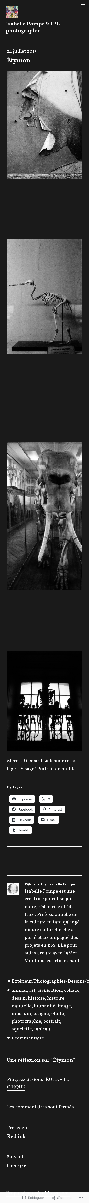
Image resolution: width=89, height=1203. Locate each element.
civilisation (50, 990)
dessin (19, 998)
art (32, 990)
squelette (22, 1029)
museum (21, 1013)
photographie (26, 1021)
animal (19, 990)
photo (57, 1013)
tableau (42, 1029)
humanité (44, 1006)
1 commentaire (28, 1038)
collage (71, 990)
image (64, 1006)
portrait (51, 1021)
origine (41, 1013)
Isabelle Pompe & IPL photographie (33, 27)
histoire (36, 998)
